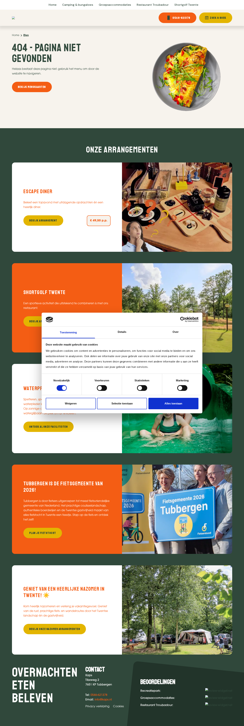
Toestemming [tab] (68, 332)
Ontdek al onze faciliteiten (48, 427)
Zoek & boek (218, 18)
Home (52, 5)
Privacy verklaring (97, 706)
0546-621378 (181, 18)
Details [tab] (122, 331)
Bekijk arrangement (43, 220)
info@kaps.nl (103, 699)
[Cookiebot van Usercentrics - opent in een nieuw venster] (182, 319)
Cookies (118, 706)
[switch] (102, 388)
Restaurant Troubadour (153, 5)
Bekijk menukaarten (32, 87)
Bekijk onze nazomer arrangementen (54, 629)
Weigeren (71, 403)
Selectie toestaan (122, 403)
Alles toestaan (173, 403)
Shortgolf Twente (186, 5)
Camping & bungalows (77, 5)
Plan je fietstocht (42, 533)
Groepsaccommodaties (115, 5)
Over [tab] (176, 331)
